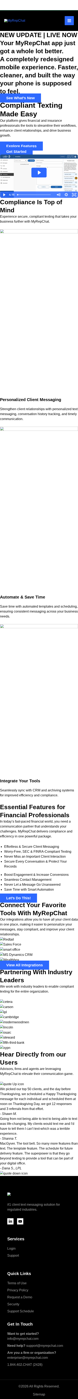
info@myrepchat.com (23, 1336)
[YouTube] (20, 1221)
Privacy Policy (17, 1290)
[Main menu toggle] (69, 20)
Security (13, 1304)
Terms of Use (17, 1283)
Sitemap (39, 1394)
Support (13, 1255)
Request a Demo (19, 1297)
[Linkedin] (10, 1221)
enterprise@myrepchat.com (31, 1355)
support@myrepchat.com (35, 1345)
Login (11, 1248)
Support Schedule (20, 1311)
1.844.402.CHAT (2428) (24, 1364)
